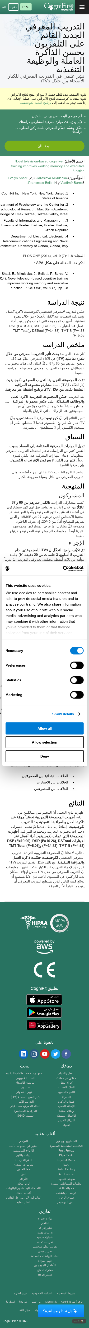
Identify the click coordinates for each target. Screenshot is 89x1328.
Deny (44, 756)
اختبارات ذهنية (45, 1237)
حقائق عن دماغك (66, 1078)
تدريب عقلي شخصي (45, 1246)
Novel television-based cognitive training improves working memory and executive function (47, 166)
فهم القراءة (45, 1260)
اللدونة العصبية (66, 1092)
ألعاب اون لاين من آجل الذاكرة (23, 1197)
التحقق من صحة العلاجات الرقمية (25, 1073)
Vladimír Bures (72, 183)
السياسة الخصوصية (42, 1293)
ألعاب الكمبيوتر (25, 1078)
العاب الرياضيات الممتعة (45, 1256)
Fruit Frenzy (66, 1150)
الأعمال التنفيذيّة (66, 1115)
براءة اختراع (45, 1218)
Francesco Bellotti (41, 183)
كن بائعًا (23, 1301)
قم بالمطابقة (66, 1188)
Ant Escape (66, 1174)
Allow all (44, 728)
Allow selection (44, 742)
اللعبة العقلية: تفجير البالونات (23, 1188)
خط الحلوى (23, 1169)
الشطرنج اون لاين (66, 1141)
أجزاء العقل (66, 1082)
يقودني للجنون (66, 1179)
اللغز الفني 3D (23, 1160)
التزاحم (23, 1141)
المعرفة (66, 1097)
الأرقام (23, 1179)
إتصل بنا (10, 1301)
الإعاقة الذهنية (66, 1106)
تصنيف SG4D (25, 1115)
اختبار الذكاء (45, 1274)
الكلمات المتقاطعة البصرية (66, 1183)
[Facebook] (66, 1054)
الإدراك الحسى (66, 1120)
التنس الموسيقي (66, 1202)
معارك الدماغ (45, 1270)
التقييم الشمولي (25, 1092)
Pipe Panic (66, 1155)
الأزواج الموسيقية (23, 1150)
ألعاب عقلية (23, 1202)
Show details (63, 714)
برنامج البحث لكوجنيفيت (35, 102)
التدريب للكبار (25, 1101)
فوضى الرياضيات (66, 1193)
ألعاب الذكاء (23, 1193)
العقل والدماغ (66, 1073)
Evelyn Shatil (17, 178)
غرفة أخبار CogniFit (72, 1301)
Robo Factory (66, 1169)
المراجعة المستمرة (25, 1111)
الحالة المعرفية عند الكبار (25, 1106)
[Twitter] (55, 1054)
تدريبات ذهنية (45, 1232)
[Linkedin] (23, 1054)
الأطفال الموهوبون (45, 1265)
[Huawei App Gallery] (44, 1025)
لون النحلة (23, 1183)
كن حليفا (36, 1301)
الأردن (77, 1321)
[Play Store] (44, 1012)
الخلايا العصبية (66, 1087)
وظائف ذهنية (66, 1111)
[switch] (77, 665)
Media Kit (51, 1301)
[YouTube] (45, 1054)
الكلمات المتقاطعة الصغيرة (66, 1146)
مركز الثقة (25, 1310)
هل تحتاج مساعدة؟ (58, 1311)
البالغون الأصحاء (25, 1082)
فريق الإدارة (20, 1293)
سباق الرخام (66, 1197)
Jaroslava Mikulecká (52, 178)
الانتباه (66, 1125)
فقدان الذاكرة (66, 1101)
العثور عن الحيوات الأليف (23, 1146)
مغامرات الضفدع (23, 1164)
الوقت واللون (23, 1155)
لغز (24, 1174)
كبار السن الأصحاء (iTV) (25, 1097)
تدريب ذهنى (45, 1251)
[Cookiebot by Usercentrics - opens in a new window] (63, 569)
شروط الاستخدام (66, 1293)
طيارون (25, 1087)
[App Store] (44, 999)
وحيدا (66, 1164)
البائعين (45, 1223)
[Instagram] (34, 1054)
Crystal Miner (66, 1160)
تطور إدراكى (45, 1227)
